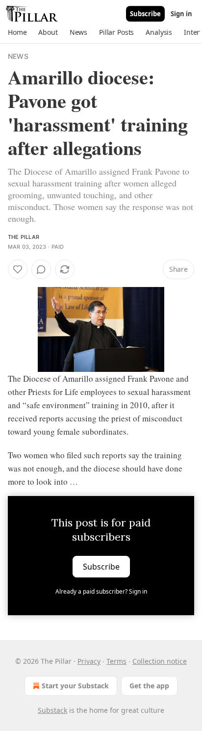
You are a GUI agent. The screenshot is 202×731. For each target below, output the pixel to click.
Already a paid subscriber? (101, 591)
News (18, 56)
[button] (17, 32)
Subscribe (145, 13)
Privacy (89, 661)
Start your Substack (75, 685)
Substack (52, 710)
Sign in (181, 13)
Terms (116, 661)
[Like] (17, 269)
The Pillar (23, 237)
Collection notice (159, 661)
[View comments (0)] (41, 269)
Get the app (149, 685)
